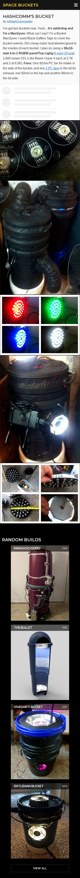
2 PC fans (52, 68)
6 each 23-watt (64, 53)
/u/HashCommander (20, 21)
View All (40, 868)
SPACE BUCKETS (20, 5)
